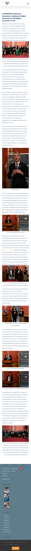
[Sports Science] (6, 499)
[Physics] (6, 506)
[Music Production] (6, 488)
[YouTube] (21, 469)
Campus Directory (6, 516)
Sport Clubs (6, 524)
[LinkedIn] (25, 469)
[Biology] (6, 503)
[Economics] (6, 496)
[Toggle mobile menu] (28, 3)
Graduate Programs (6, 528)
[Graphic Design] (6, 492)
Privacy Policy (6, 479)
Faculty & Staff (6, 532)
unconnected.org (8, 250)
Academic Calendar (6, 521)
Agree (15, 548)
